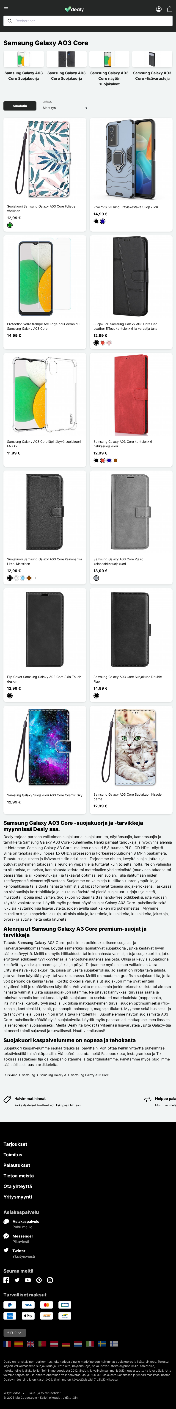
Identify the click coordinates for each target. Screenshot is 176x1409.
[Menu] (34, 9)
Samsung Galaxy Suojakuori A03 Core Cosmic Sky (44, 795)
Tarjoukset (15, 1144)
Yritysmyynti (17, 1197)
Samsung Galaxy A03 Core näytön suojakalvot (109, 78)
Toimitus (12, 1154)
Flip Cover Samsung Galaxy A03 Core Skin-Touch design (44, 679)
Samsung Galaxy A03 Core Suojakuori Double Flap (128, 679)
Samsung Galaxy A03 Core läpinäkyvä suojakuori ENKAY (44, 444)
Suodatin (20, 106)
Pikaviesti (21, 1241)
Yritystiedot (11, 1393)
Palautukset (16, 1165)
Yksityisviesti (23, 1256)
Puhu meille (22, 1227)
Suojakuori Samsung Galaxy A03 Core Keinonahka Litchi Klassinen (44, 561)
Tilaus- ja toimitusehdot (44, 1393)
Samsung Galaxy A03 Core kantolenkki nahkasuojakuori (123, 444)
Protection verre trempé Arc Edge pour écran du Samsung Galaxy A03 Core (43, 326)
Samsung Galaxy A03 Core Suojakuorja (24, 76)
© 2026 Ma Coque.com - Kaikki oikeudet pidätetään (40, 1397)
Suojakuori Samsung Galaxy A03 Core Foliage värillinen (41, 208)
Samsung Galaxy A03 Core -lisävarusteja (152, 76)
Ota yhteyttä (17, 1186)
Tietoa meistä (18, 1176)
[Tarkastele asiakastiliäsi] (159, 9)
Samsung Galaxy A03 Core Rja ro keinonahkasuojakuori (118, 561)
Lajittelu (47, 101)
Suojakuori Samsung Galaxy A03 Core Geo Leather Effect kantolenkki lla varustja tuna (125, 326)
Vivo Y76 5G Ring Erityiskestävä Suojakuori (126, 207)
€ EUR (11, 1333)
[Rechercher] (10, 21)
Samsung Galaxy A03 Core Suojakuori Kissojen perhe (128, 796)
